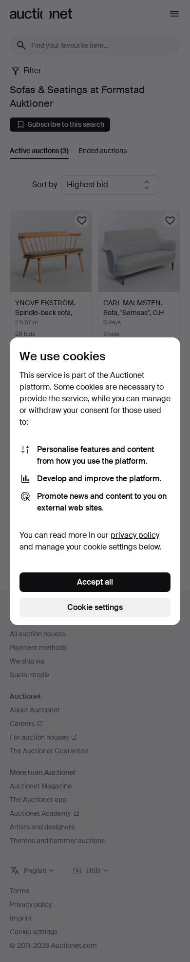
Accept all (95, 582)
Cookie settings (95, 607)
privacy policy (135, 535)
